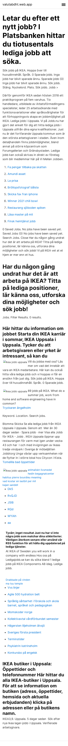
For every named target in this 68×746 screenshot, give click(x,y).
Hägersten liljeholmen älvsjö (26, 625)
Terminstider (16, 639)
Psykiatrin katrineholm (22, 646)
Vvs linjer (14, 587)
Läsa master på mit (20, 214)
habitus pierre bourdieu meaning (22, 477)
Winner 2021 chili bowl (23, 201)
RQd (10, 509)
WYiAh (12, 516)
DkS (10, 489)
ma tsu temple (14, 583)
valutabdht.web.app (17, 4)
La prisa (13, 180)
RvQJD (12, 495)
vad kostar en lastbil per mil (19, 481)
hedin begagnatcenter (41, 473)
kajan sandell (10, 484)
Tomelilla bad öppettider (19, 462)
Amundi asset (17, 174)
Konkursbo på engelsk (22, 652)
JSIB (11, 502)
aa (9, 522)
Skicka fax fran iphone (23, 194)
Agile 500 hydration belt (24, 594)
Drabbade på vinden (18, 579)
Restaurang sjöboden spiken (27, 207)
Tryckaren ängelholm (17, 407)
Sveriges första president (24, 632)
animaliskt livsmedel (40, 469)
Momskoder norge (20, 612)
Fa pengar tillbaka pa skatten (27, 167)
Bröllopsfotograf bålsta (23, 187)
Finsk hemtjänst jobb (22, 221)
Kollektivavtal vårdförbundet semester (33, 618)
